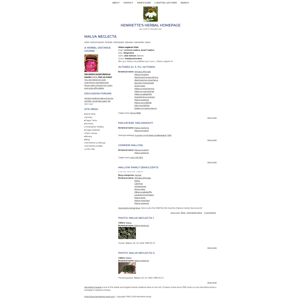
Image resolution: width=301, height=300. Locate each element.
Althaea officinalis (142, 72)
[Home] (150, 14)
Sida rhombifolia (141, 105)
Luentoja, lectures (165, 3)
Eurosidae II (119, 42)
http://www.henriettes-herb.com (99, 297)
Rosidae (108, 42)
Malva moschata (142, 200)
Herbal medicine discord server (98, 98)
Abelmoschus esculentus (146, 77)
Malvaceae (139, 42)
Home (86, 42)
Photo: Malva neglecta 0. (136, 252)
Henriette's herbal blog (129, 208)
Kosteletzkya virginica (144, 97)
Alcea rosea (139, 86)
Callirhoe (138, 184)
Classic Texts (91, 120)
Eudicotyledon (97, 42)
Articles (88, 117)
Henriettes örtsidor (94, 146)
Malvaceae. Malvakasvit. (136, 122)
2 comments (210, 213)
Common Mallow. (130, 145)
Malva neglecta (141, 100)
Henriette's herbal (92, 287)
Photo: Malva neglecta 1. (136, 217)
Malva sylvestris (141, 74)
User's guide (144, 3)
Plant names (91, 133)
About (116, 3)
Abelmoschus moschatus (146, 80)
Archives (89, 124)
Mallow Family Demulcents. (138, 167)
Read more (212, 118)
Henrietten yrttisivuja (95, 143)
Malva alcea (139, 198)
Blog (87, 139)
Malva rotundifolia (142, 103)
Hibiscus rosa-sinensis (144, 91)
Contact (128, 3)
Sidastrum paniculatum (145, 108)
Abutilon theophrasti (144, 83)
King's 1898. (135, 113)
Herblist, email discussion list (97, 101)
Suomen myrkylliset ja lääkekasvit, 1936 (153, 135)
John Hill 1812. (136, 157)
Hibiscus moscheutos (144, 89)
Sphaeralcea (140, 186)
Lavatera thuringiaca (144, 195)
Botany (88, 136)
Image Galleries (92, 130)
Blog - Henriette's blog (191, 213)
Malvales (129, 42)
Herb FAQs (90, 114)
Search (185, 3)
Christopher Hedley (94, 127)
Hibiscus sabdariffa (143, 94)
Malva (147, 42)
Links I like (90, 149)
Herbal (138, 175)
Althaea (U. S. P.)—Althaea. (137, 66)
